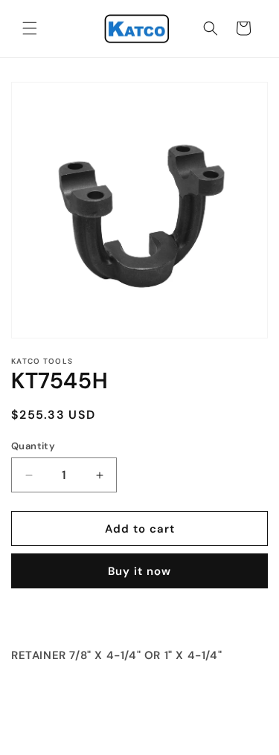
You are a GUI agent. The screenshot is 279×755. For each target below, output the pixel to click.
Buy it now (139, 571)
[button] (29, 28)
